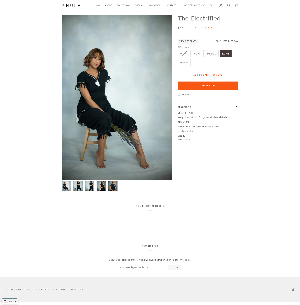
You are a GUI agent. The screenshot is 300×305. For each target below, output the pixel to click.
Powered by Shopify (71, 289)
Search (27, 289)
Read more (184, 139)
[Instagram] (293, 289)
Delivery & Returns (45, 289)
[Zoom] (117, 97)
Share (185, 94)
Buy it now (208, 85)
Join (175, 267)
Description (185, 107)
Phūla (11, 289)
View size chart (188, 41)
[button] (123, 5)
